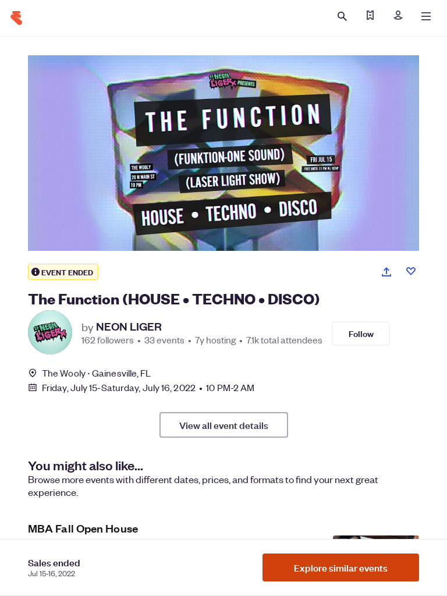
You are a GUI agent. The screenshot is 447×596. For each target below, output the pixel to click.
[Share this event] (386, 271)
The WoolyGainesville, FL (96, 373)
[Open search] (342, 16)
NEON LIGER (129, 326)
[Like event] (411, 271)
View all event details (223, 424)
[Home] (16, 18)
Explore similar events (341, 567)
